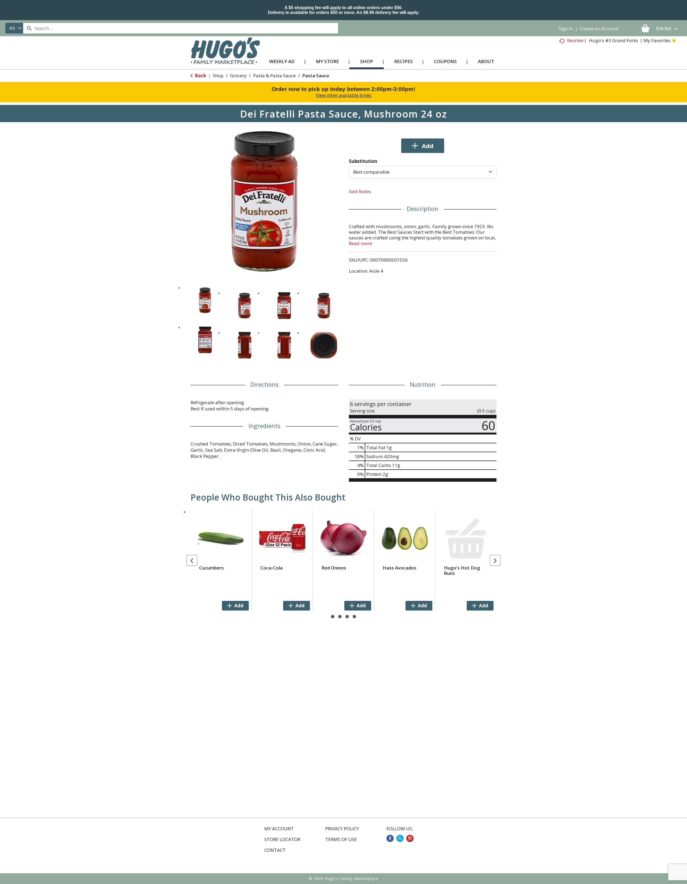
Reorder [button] (575, 40)
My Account (279, 828)
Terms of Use (341, 839)
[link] (390, 838)
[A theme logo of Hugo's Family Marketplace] (225, 56)
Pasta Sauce (315, 75)
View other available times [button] (343, 95)
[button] (205, 300)
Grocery (238, 75)
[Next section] (495, 560)
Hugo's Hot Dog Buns (462, 570)
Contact (275, 850)
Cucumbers (211, 568)
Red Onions (333, 568)
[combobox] (14, 28)
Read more (360, 243)
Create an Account (599, 28)
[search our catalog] (29, 28)
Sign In (565, 28)
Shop (218, 75)
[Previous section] (192, 560)
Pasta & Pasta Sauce (274, 75)
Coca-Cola (271, 568)
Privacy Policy (342, 828)
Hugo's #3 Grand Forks (613, 40)
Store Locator (282, 839)
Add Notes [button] (360, 191)
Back (200, 75)
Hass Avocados (399, 568)
